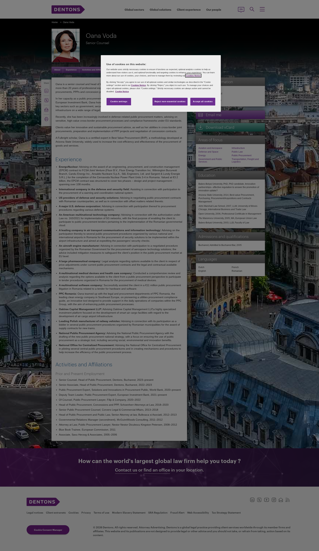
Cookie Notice (122, 91)
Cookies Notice (193, 76)
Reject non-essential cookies (170, 101)
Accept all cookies (202, 101)
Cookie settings (118, 101)
